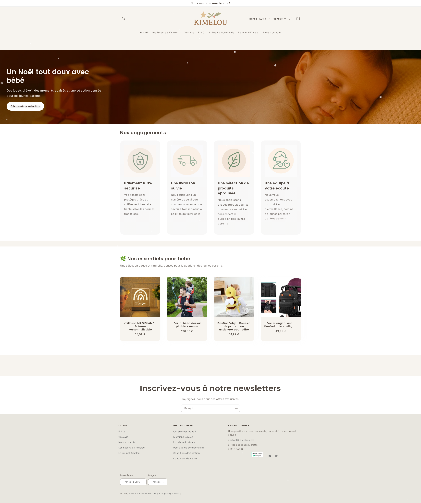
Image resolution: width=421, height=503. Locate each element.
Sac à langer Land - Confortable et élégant (281, 325)
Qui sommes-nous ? (184, 431)
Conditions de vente (185, 458)
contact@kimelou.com (241, 440)
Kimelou (133, 493)
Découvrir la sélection (25, 106)
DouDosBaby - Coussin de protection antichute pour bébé (233, 326)
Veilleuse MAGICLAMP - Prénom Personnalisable (140, 326)
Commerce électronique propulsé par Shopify (159, 493)
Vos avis (123, 436)
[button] (123, 18)
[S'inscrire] (236, 408)
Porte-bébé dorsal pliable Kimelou (187, 325)
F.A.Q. (121, 431)
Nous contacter (127, 442)
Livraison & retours (184, 442)
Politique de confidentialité (189, 447)
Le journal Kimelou (129, 453)
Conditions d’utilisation (186, 453)
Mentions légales (183, 436)
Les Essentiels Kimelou (131, 447)
